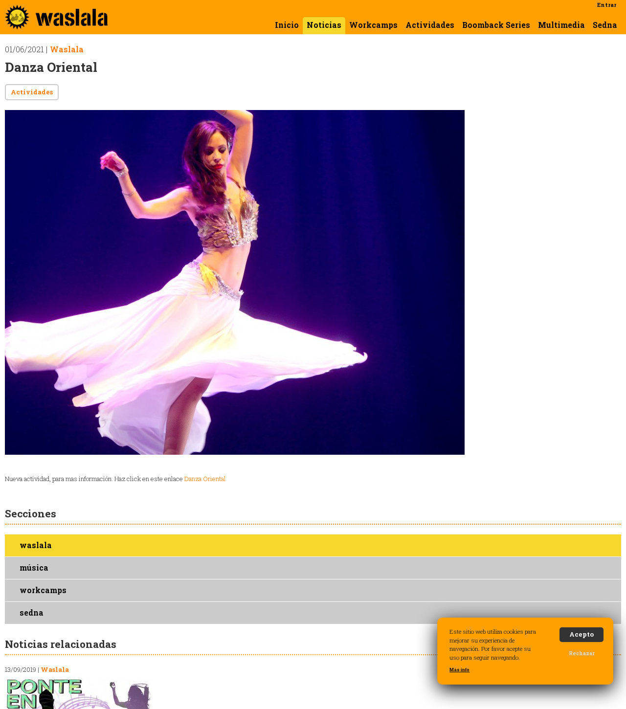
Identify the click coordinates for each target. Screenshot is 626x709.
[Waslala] (56, 24)
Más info (459, 669)
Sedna (605, 25)
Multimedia (561, 25)
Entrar (606, 4)
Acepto (581, 634)
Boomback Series (496, 25)
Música (34, 568)
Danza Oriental (205, 478)
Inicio (287, 25)
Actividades (429, 25)
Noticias (324, 25)
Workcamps (373, 25)
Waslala (67, 49)
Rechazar (582, 653)
